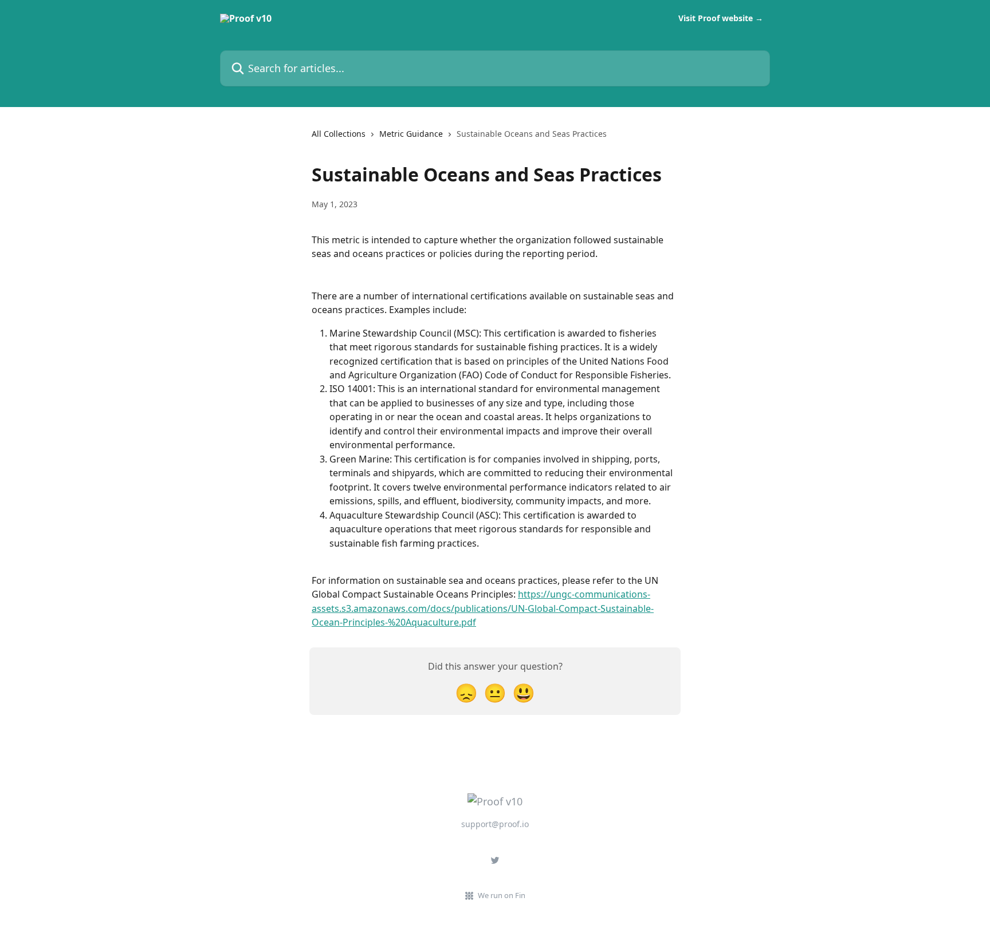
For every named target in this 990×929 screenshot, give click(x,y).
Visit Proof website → (720, 18)
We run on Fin (501, 895)
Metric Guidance (411, 133)
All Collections (339, 133)
